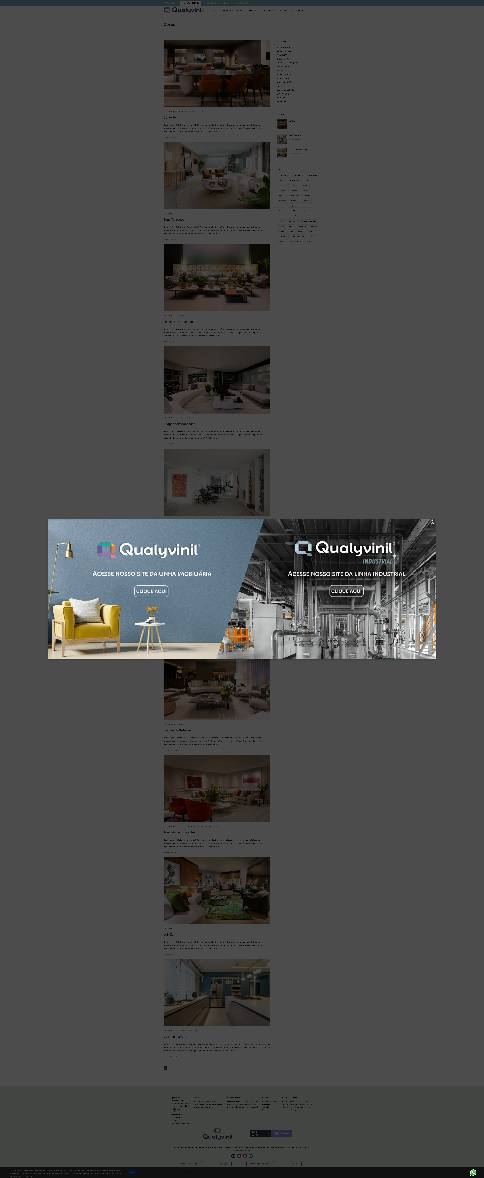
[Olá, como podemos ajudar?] (473, 1172)
